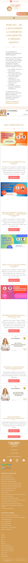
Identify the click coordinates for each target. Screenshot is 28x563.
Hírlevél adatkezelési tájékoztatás (7, 547)
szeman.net (24, 560)
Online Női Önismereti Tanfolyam (7, 508)
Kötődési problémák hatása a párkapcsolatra (14, 316)
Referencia (3, 535)
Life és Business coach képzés (6, 475)
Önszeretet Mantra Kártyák (6, 523)
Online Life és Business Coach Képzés (8, 479)
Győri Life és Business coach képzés (7, 477)
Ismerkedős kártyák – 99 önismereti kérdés (8, 527)
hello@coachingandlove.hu (16, 456)
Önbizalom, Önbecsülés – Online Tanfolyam (9, 501)
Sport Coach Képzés (4, 492)
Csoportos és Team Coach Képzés (7, 496)
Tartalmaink (3, 537)
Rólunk (2, 534)
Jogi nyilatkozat (4, 552)
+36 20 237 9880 (15, 1)
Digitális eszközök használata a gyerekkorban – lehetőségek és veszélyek (14, 213)
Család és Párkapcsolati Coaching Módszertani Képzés (11, 486)
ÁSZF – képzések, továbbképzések (7, 548)
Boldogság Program (4, 556)
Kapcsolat (3, 541)
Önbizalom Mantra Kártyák (6, 525)
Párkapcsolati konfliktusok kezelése (14, 162)
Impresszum (3, 543)
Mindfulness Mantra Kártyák (6, 529)
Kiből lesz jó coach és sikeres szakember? (14, 265)
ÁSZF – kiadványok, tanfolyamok (7, 550)
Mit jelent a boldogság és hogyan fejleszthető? (14, 367)
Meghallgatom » (14, 177)
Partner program (4, 554)
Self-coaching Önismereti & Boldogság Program (9, 498)
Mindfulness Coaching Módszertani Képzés (9, 481)
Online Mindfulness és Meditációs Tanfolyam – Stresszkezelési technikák (12, 506)
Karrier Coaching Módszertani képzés (8, 490)
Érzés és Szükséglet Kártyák (6, 521)
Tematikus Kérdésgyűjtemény (6, 519)
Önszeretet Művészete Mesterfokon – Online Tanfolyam (11, 503)
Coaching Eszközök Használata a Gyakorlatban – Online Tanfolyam (13, 494)
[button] (14, 18)
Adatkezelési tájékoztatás (5, 545)
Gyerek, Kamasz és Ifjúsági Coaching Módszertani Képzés (11, 485)
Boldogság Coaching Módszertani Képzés (8, 488)
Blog (2, 539)
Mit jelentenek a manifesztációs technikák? (14, 417)
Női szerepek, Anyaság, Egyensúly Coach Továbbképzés (11, 483)
